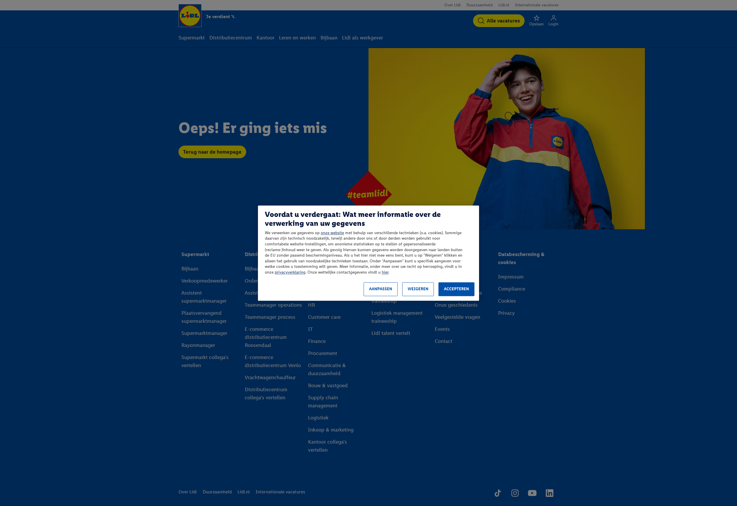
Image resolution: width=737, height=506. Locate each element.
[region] (368, 253)
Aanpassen (380, 289)
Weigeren (418, 289)
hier (385, 272)
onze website (332, 232)
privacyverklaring (290, 272)
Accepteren (456, 289)
